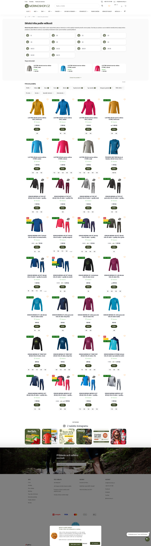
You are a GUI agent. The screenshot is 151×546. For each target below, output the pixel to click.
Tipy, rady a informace (33, 494)
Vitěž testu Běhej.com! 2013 (86, 489)
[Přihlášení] (121, 6)
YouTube (107, 495)
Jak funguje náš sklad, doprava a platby (62, 486)
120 (86, 133)
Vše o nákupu (31, 488)
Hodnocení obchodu (40, 1)
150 (41, 172)
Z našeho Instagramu (77, 425)
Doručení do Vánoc (84, 482)
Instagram (107, 492)
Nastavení (85, 543)
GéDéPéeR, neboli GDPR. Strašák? (87, 486)
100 (33, 212)
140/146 (114, 172)
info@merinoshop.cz (110, 482)
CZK (115, 4)
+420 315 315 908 (109, 486)
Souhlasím (96, 543)
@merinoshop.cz (109, 498)
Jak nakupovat (57, 482)
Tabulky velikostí (31, 500)
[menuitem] (28, 11)
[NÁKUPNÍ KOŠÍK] (125, 6)
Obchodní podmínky (32, 497)
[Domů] (26, 16)
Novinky (30, 502)
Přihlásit (91, 461)
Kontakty (31, 1)
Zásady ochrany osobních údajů (61, 494)
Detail (37, 129)
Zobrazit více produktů (75, 77)
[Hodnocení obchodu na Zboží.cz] (28, 544)
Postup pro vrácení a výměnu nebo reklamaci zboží (61, 490)
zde (80, 539)
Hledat (103, 5)
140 (90, 133)
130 (37, 133)
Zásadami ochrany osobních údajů (78, 467)
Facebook (107, 489)
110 (54, 172)
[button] (147, 539)
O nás (26, 1)
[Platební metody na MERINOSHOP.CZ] (56, 514)
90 (60, 133)
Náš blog (30, 491)
